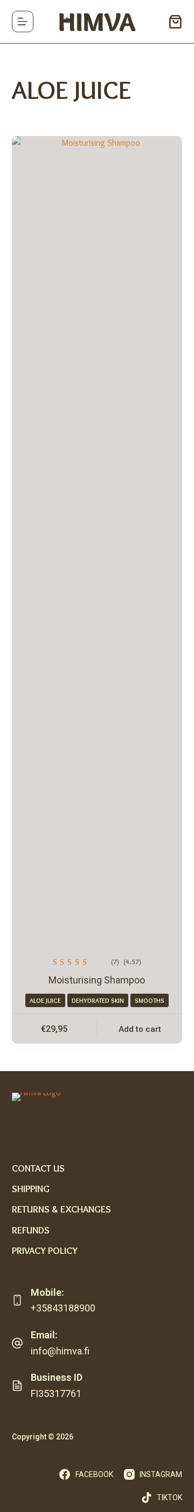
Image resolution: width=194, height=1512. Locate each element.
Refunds (31, 1230)
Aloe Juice (45, 1000)
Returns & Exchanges (61, 1209)
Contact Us (38, 1168)
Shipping (31, 1189)
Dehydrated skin (98, 1000)
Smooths (149, 1000)
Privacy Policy (45, 1251)
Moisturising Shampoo (96, 980)
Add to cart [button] (140, 1029)
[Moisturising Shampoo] (97, 539)
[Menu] (22, 21)
